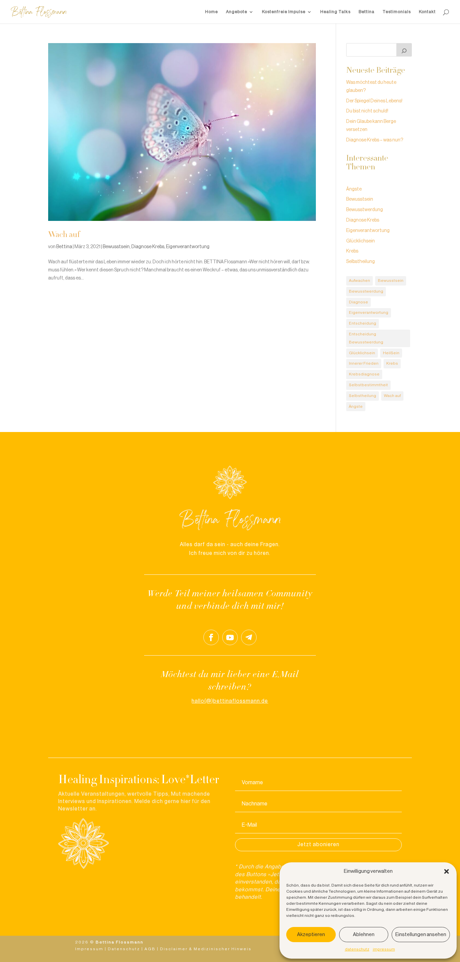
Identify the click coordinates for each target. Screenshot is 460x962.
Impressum (89, 949)
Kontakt (427, 11)
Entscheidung (362, 323)
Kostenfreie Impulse (283, 11)
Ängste (354, 189)
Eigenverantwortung (187, 246)
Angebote (236, 11)
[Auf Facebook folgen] (211, 637)
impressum (384, 949)
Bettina (366, 11)
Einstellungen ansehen (420, 934)
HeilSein (391, 353)
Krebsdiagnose (364, 374)
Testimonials (397, 11)
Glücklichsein (360, 241)
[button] (446, 871)
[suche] (404, 50)
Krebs (352, 251)
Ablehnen (363, 934)
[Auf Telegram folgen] (249, 637)
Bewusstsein (116, 246)
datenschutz (357, 949)
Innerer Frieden (364, 363)
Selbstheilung (360, 261)
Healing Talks (335, 11)
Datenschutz (124, 949)
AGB (150, 949)
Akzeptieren (311, 934)
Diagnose (358, 302)
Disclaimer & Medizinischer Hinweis (206, 949)
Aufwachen (359, 280)
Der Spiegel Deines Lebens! (374, 101)
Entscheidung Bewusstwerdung (366, 338)
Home (211, 11)
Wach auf (64, 235)
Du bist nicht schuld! (367, 111)
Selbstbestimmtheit (368, 385)
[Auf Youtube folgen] (230, 637)
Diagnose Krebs (147, 246)
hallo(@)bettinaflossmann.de (230, 701)
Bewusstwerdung (364, 209)
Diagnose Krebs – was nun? (374, 140)
